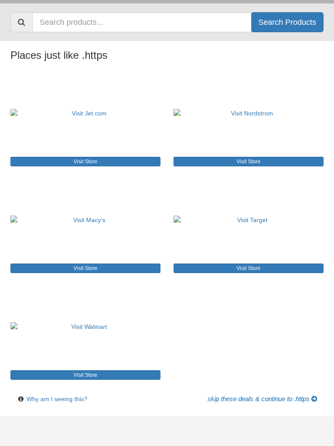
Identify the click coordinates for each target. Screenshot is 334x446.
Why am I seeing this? (57, 398)
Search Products (287, 22)
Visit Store (85, 162)
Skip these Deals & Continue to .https (259, 398)
